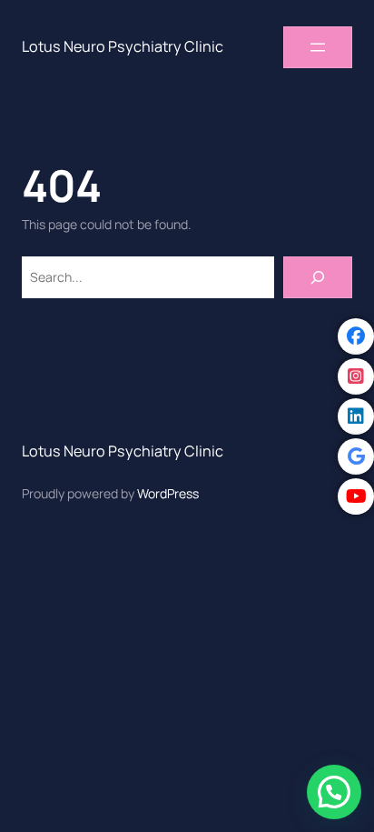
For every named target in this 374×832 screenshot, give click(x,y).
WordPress (168, 493)
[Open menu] (317, 47)
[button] (334, 792)
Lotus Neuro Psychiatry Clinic (122, 46)
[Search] (317, 277)
